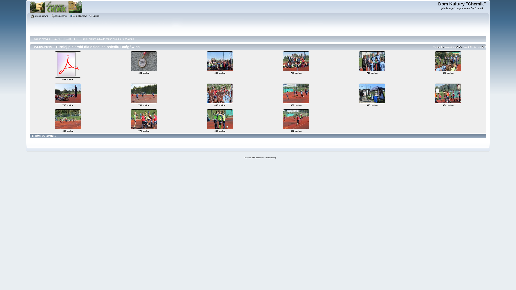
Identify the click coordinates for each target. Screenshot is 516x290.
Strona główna (42, 39)
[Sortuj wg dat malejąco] (471, 47)
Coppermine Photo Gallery (265, 158)
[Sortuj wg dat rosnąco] (468, 47)
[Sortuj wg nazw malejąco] (460, 47)
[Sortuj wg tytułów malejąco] (441, 47)
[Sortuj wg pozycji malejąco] (485, 47)
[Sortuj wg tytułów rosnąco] (439, 47)
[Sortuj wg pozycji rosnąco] (483, 47)
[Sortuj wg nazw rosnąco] (457, 47)
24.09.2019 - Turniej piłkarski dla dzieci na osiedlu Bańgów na (100, 39)
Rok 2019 (58, 39)
